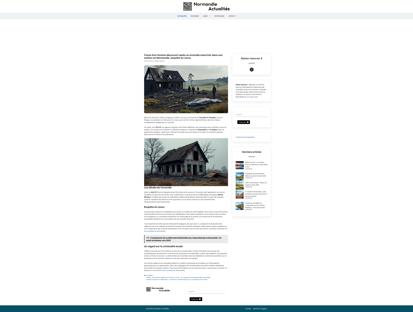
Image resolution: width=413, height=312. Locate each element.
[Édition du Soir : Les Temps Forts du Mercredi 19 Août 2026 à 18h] (240, 165)
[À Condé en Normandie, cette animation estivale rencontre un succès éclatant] (240, 195)
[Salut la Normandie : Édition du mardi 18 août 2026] (240, 185)
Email (239, 114)
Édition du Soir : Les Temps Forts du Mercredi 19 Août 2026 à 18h (256, 164)
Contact (232, 16)
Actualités (182, 16)
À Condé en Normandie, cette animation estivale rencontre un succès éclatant (256, 194)
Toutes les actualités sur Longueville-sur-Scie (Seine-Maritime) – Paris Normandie (255, 205)
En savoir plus (252, 97)
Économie (195, 16)
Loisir (205, 16)
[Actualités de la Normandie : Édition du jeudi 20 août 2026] (240, 176)
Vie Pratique (219, 16)
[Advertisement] (206, 35)
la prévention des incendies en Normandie (168, 270)
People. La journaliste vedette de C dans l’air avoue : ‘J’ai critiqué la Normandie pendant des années (178, 277)
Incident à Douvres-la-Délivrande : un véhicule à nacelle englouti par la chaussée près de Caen (176, 279)
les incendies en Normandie (154, 231)
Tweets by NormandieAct (245, 137)
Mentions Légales (260, 309)
